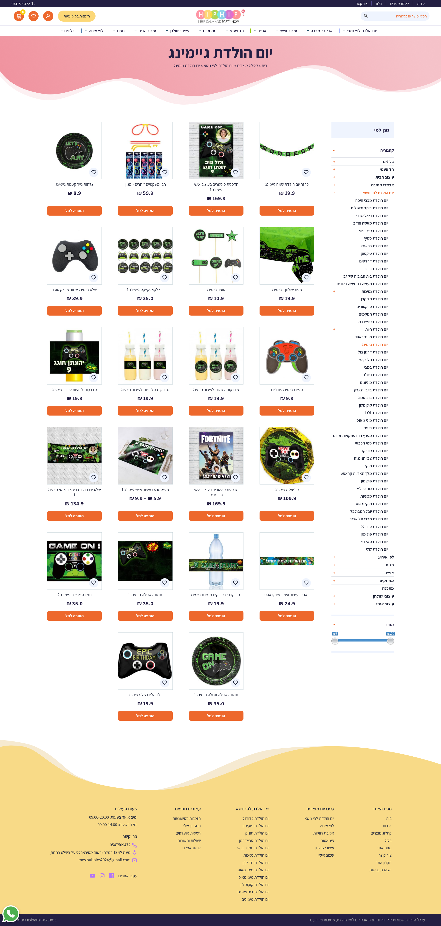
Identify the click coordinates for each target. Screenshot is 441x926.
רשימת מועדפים (188, 833)
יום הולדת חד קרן (374, 299)
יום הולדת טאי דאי (373, 541)
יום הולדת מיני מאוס (372, 420)
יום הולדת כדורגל (374, 526)
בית (264, 65)
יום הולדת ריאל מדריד (370, 215)
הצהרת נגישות (380, 869)
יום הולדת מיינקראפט (371, 336)
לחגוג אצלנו (191, 847)
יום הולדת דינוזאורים (253, 892)
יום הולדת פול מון (374, 534)
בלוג (379, 3)
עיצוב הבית (385, 177)
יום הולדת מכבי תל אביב (369, 518)
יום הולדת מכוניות (374, 496)
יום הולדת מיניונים (374, 382)
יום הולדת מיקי (376, 465)
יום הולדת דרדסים (373, 261)
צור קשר (362, 3)
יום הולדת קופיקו (375, 450)
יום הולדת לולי (377, 549)
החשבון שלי (192, 825)
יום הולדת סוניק (376, 427)
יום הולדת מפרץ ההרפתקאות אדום (360, 435)
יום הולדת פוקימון (374, 481)
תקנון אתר (384, 862)
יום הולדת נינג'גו (375, 374)
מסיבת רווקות (323, 833)
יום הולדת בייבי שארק (371, 390)
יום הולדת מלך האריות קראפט (364, 473)
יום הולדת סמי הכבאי (371, 443)
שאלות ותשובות (189, 840)
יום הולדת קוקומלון (373, 405)
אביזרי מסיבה (382, 185)
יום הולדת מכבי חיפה (371, 200)
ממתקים (387, 580)
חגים (390, 564)
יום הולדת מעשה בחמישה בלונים (362, 283)
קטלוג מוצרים (399, 3)
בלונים (388, 161)
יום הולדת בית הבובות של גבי (365, 276)
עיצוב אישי (385, 604)
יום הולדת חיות (376, 329)
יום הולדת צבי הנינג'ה (371, 458)
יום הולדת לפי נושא (218, 65)
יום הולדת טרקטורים (372, 306)
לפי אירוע (386, 557)
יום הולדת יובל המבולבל (369, 511)
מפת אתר (384, 847)
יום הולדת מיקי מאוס (372, 503)
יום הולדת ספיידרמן (372, 321)
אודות (421, 3)
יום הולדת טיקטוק (374, 253)
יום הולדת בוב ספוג (373, 397)
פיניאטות (327, 840)
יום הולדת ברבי (376, 268)
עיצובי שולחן (383, 596)
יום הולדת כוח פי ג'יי (372, 488)
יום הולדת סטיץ (376, 238)
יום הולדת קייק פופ (373, 230)
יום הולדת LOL (376, 412)
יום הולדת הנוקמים (373, 314)
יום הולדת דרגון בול (373, 352)
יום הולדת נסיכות (375, 291)
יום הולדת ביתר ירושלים (369, 208)
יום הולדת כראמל (374, 245)
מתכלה (388, 588)
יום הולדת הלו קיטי (373, 359)
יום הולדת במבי (376, 367)
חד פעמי (387, 169)
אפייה (389, 572)
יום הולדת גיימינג (375, 344)
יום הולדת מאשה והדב (370, 223)
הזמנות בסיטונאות (186, 818)
